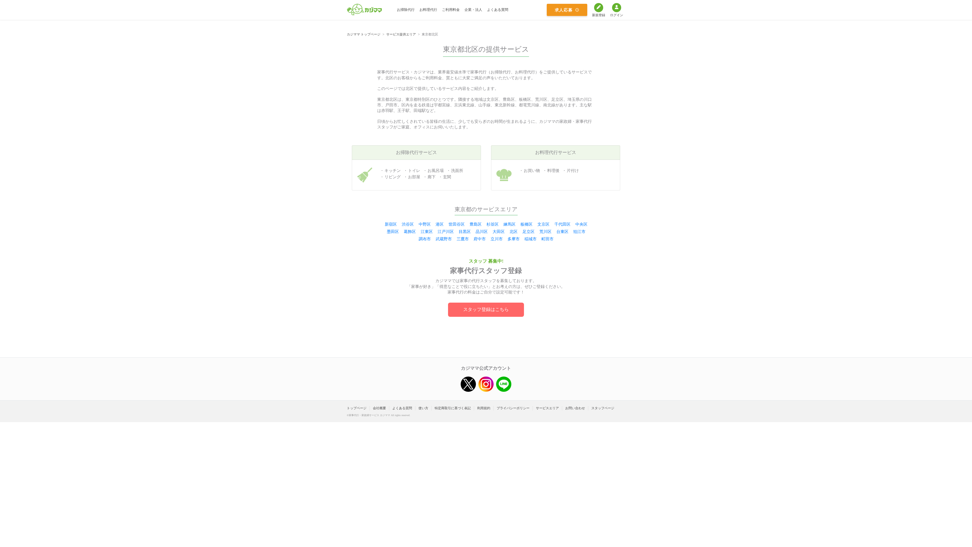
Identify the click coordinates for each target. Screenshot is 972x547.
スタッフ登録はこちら (486, 309)
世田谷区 (457, 224)
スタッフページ (602, 408)
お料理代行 (428, 10)
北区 (514, 231)
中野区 (425, 224)
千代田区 (562, 224)
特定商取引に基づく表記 (453, 408)
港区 (440, 224)
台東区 (562, 231)
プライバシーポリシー (513, 408)
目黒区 (465, 231)
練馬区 (509, 224)
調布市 (425, 239)
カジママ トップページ (363, 34)
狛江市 (579, 231)
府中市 (480, 239)
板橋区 (526, 224)
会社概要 (379, 408)
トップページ (357, 408)
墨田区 (393, 231)
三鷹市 (463, 239)
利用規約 (483, 408)
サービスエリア (547, 408)
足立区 (528, 231)
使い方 (423, 408)
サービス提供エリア (401, 34)
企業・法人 (473, 10)
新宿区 (391, 224)
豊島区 (476, 224)
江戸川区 (446, 231)
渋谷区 (408, 224)
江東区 (427, 231)
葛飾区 (410, 231)
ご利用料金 (451, 10)
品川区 (482, 231)
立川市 (497, 239)
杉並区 (493, 224)
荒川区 (545, 231)
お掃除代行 (406, 10)
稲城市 (530, 239)
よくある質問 (497, 10)
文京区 (543, 224)
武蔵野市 (444, 239)
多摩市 (514, 239)
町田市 (547, 239)
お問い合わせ (575, 408)
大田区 (499, 231)
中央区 (581, 224)
